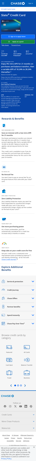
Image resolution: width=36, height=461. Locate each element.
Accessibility (10, 441)
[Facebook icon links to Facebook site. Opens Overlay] (5, 406)
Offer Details (5, 45)
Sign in (32, 3)
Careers (6, 438)
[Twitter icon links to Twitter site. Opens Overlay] (15, 406)
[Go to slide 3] (21, 385)
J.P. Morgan (15, 435)
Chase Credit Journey (9, 259)
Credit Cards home (9, 9)
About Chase (6, 435)
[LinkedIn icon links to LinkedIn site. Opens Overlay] (25, 406)
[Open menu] (3, 3)
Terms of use (28, 438)
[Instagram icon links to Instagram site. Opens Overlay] (10, 406)
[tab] (18, 414)
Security (19, 438)
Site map (18, 441)
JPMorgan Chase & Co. (27, 435)
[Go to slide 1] (15, 385)
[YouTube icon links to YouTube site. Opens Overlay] (20, 406)
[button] (18, 282)
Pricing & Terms (16, 45)
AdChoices (26, 441)
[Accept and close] (34, 447)
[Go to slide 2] (18, 385)
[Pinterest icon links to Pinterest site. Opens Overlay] (31, 406)
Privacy (13, 438)
